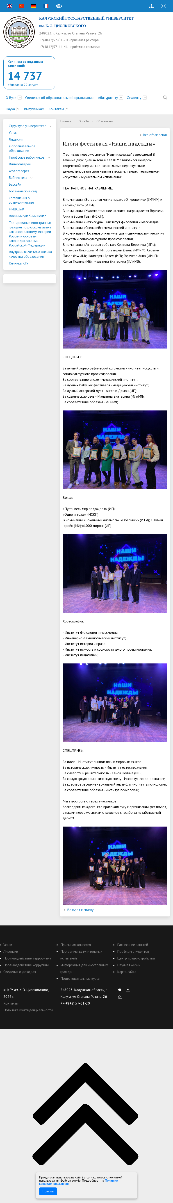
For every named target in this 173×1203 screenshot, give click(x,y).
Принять (48, 1191)
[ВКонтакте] (120, 989)
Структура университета (27, 125)
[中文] (22, 6)
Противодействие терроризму (27, 958)
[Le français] (46, 6)
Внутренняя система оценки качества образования (30, 254)
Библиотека (18, 177)
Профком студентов (133, 951)
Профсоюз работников (27, 157)
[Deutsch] (34, 6)
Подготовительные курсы (80, 978)
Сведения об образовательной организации (59, 97)
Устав (13, 132)
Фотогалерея (19, 171)
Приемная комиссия (75, 944)
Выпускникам (34, 109)
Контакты (56, 109)
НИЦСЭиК (16, 209)
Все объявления (155, 134)
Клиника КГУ (18, 263)
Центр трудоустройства (136, 958)
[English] (9, 6)
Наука (10, 109)
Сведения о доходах (19, 971)
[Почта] (163, 6)
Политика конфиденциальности (28, 1010)
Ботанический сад (23, 191)
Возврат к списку (80, 909)
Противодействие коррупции (26, 965)
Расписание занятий (132, 944)
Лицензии (10, 951)
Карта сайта (126, 971)
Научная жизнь (128, 965)
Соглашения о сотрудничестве (21, 200)
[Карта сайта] (151, 6)
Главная (65, 121)
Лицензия (16, 139)
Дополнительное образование (22, 148)
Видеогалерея (20, 164)
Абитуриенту (108, 97)
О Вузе (11, 97)
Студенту (134, 97)
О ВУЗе (84, 121)
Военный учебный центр (27, 216)
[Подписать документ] (120, 996)
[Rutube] (129, 989)
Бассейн (15, 184)
